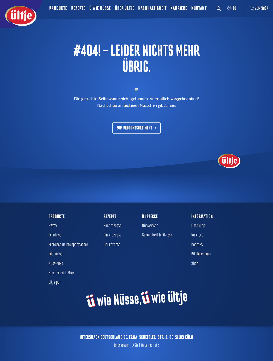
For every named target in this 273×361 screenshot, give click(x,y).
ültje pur (55, 282)
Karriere (178, 8)
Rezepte (78, 8)
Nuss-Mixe (56, 263)
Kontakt (199, 8)
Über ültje (124, 8)
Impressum (121, 345)
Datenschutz (150, 345)
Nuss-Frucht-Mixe (61, 273)
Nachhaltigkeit (152, 8)
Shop (194, 263)
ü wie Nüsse (100, 8)
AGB (135, 345)
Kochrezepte (113, 226)
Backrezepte (113, 235)
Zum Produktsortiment (134, 128)
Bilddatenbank (201, 254)
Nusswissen (150, 226)
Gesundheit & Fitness (157, 235)
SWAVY (53, 226)
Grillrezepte (112, 244)
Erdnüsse (55, 235)
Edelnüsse (56, 254)
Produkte (58, 8)
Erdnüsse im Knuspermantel (68, 244)
